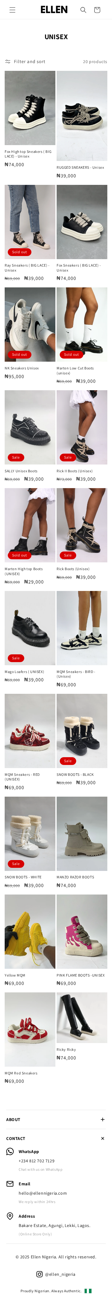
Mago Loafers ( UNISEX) (24, 671)
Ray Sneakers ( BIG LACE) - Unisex (27, 267)
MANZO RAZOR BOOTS (75, 877)
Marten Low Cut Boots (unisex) (75, 370)
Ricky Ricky (66, 1049)
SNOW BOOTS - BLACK (75, 774)
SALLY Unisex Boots (21, 471)
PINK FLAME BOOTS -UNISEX (81, 975)
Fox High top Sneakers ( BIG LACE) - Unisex (28, 154)
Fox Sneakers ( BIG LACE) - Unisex (79, 267)
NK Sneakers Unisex (22, 368)
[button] (12, 10)
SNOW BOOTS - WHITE (23, 877)
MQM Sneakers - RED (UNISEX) (22, 777)
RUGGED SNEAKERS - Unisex (80, 167)
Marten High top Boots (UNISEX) (24, 571)
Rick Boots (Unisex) (73, 568)
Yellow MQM (15, 975)
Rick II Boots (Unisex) (75, 471)
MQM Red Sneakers (21, 1073)
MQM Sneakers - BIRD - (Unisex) (76, 674)
